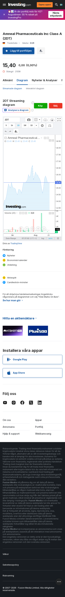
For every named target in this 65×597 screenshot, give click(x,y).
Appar (38, 420)
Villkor (6, 554)
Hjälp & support (11, 433)
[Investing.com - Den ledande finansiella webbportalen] (19, 5)
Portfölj (39, 426)
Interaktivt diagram (35, 88)
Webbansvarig (43, 433)
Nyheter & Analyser (45, 80)
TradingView (16, 243)
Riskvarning (8, 575)
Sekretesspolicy (11, 565)
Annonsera (8, 426)
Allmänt (8, 80)
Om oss (7, 420)
